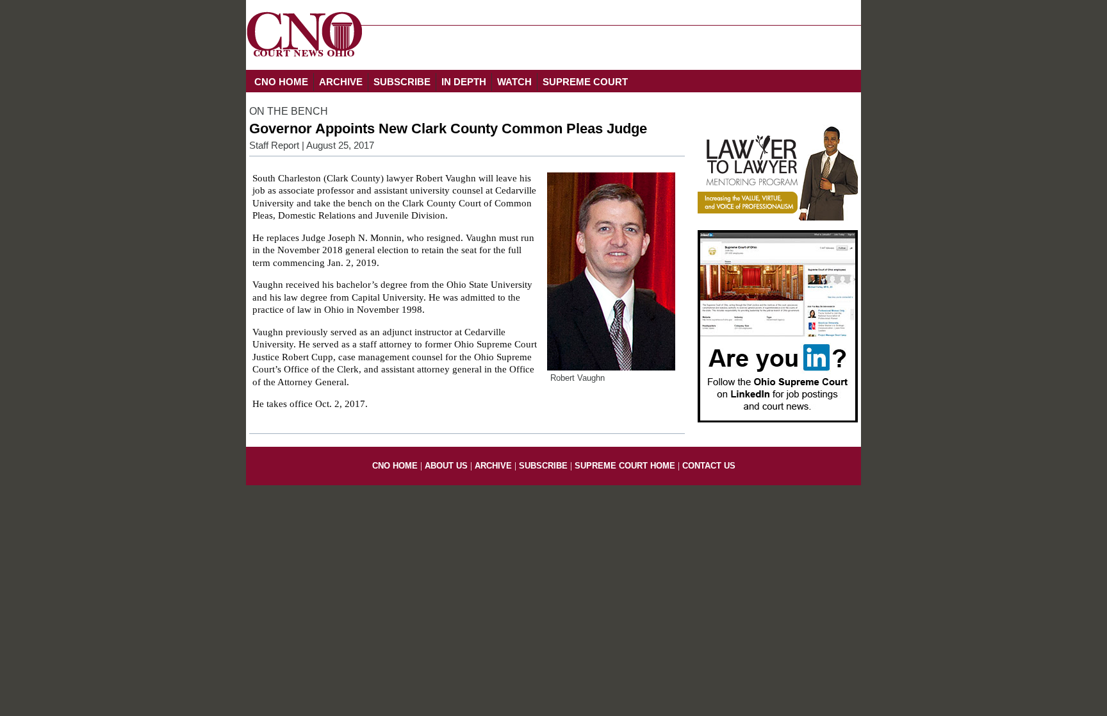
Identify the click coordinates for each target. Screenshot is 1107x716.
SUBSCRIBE (401, 81)
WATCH (514, 81)
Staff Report (274, 145)
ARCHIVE (341, 81)
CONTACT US (708, 465)
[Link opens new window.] (778, 217)
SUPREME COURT (585, 81)
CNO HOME (281, 81)
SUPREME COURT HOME (625, 465)
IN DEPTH (463, 81)
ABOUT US (446, 465)
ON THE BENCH (288, 111)
